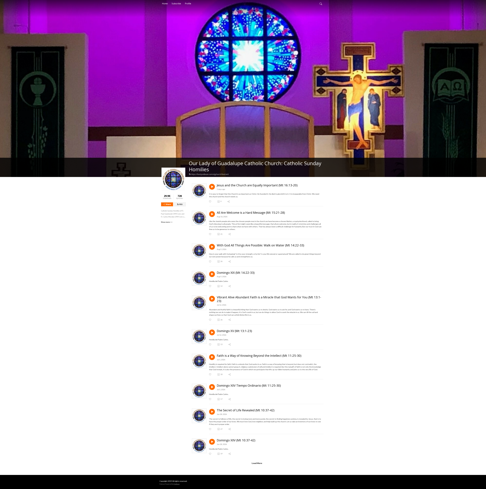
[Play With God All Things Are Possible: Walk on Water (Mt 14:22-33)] (212, 247)
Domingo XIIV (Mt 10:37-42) (236, 440)
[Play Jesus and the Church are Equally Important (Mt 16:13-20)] (212, 187)
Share (168, 204)
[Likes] (210, 201)
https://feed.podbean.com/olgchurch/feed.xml (210, 174)
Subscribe (176, 3)
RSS (181, 204)
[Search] (321, 3)
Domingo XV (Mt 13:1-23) (234, 331)
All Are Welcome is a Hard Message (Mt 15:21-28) (251, 212)
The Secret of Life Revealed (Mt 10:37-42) (245, 410)
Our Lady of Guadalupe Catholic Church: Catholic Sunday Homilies (255, 166)
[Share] (228, 201)
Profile (188, 3)
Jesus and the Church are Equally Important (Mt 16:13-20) (257, 185)
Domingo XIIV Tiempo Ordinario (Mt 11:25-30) (249, 385)
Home (165, 3)
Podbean (177, 484)
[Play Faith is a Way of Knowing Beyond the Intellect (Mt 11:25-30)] (212, 357)
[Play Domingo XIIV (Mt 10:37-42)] (212, 442)
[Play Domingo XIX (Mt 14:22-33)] (212, 274)
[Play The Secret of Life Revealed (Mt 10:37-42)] (212, 412)
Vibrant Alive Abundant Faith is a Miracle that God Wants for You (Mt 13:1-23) (269, 299)
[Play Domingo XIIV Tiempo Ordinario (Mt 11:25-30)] (212, 387)
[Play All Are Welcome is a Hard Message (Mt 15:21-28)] (212, 214)
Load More (257, 463)
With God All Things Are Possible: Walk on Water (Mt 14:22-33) (260, 245)
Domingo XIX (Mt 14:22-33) (236, 273)
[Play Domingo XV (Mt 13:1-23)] (212, 332)
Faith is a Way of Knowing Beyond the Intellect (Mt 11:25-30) (259, 356)
